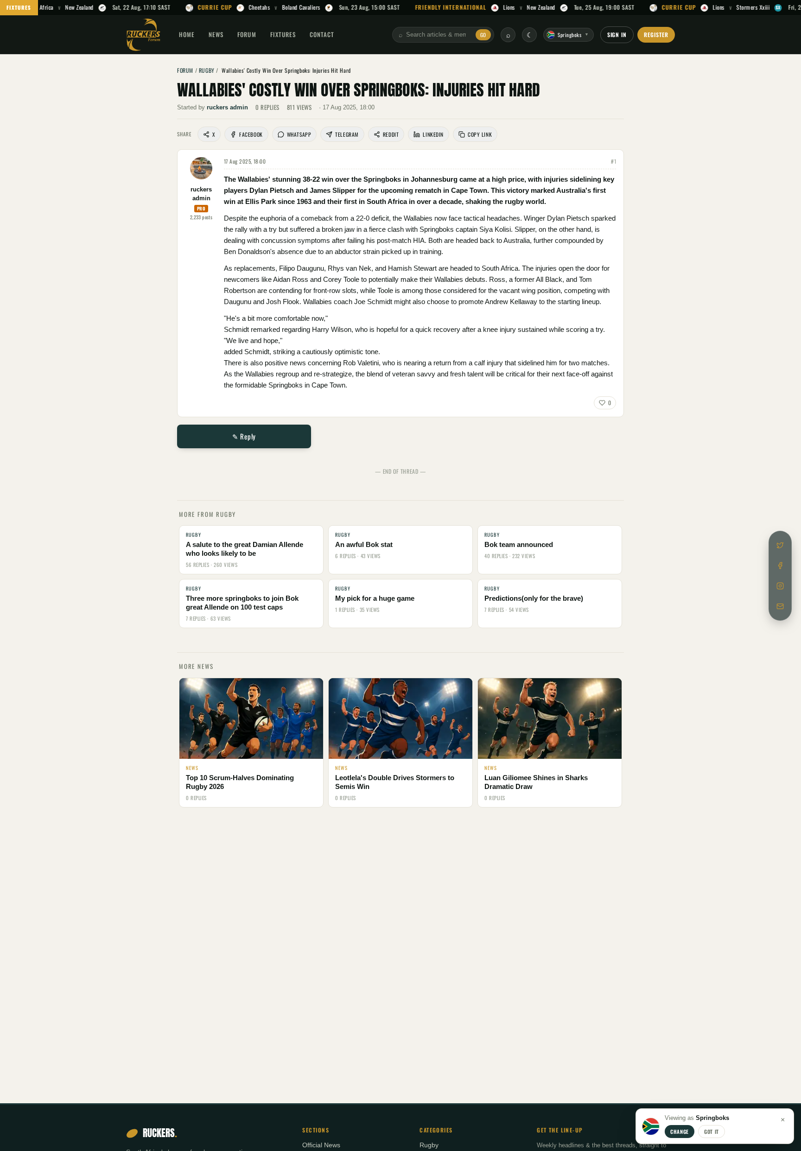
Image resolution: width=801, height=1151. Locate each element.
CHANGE (679, 1131)
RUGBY (207, 70)
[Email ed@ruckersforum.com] (780, 606)
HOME (187, 34)
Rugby (429, 1145)
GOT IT (711, 1131)
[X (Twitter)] (780, 545)
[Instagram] (780, 586)
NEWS (216, 34)
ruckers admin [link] (227, 107)
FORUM (246, 34)
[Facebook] (780, 565)
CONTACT (322, 34)
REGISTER (656, 34)
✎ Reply (244, 436)
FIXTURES (19, 7)
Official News (321, 1145)
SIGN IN (617, 34)
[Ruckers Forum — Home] (143, 34)
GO (483, 34)
